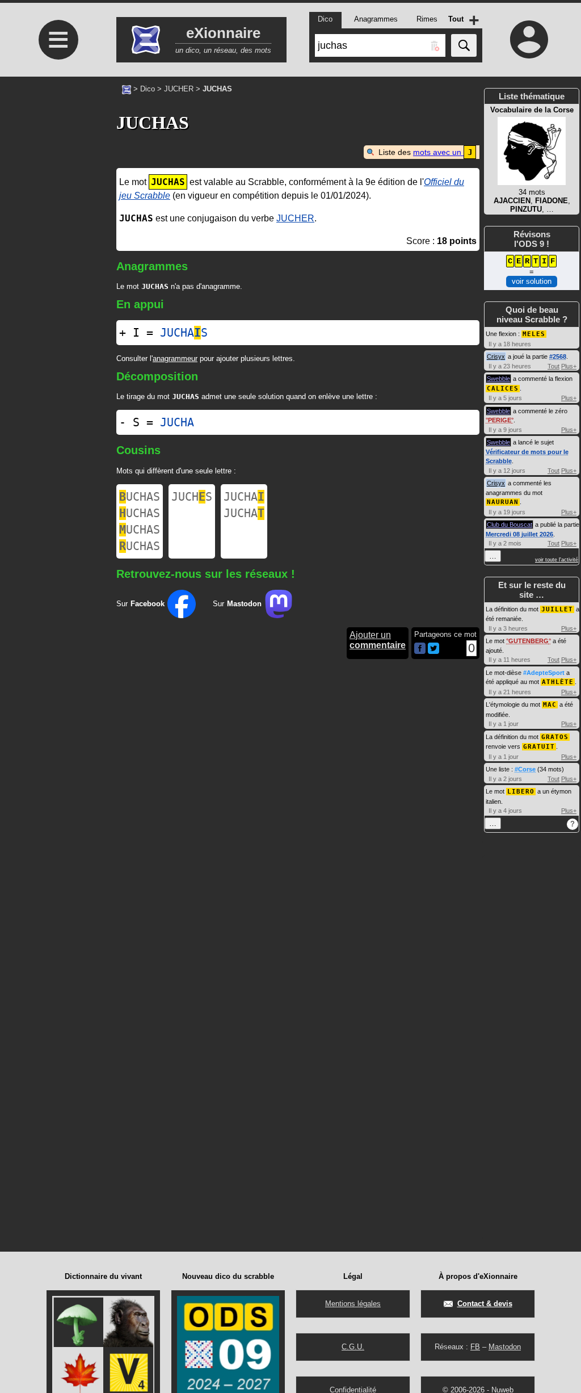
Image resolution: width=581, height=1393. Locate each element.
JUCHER (178, 89)
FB (475, 1346)
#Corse (525, 769)
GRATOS (555, 737)
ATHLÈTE (558, 682)
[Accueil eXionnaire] (126, 88)
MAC (550, 704)
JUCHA (177, 422)
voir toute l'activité (556, 560)
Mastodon (505, 1346)
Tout (553, 366)
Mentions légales (353, 1303)
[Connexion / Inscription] (529, 39)
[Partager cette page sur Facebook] (420, 649)
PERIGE (499, 420)
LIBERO (520, 791)
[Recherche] (464, 45)
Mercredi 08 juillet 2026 (519, 534)
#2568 (557, 356)
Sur (140, 603)
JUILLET (557, 609)
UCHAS (139, 497)
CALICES (503, 388)
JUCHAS (184, 332)
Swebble (498, 378)
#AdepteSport (544, 672)
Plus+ (568, 366)
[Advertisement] (56, 355)
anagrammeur (175, 358)
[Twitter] (433, 651)
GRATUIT (539, 746)
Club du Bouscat (509, 524)
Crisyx (496, 356)
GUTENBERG (528, 640)
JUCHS (191, 497)
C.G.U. (353, 1346)
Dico (147, 89)
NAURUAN (503, 502)
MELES (534, 334)
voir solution (531, 281)
